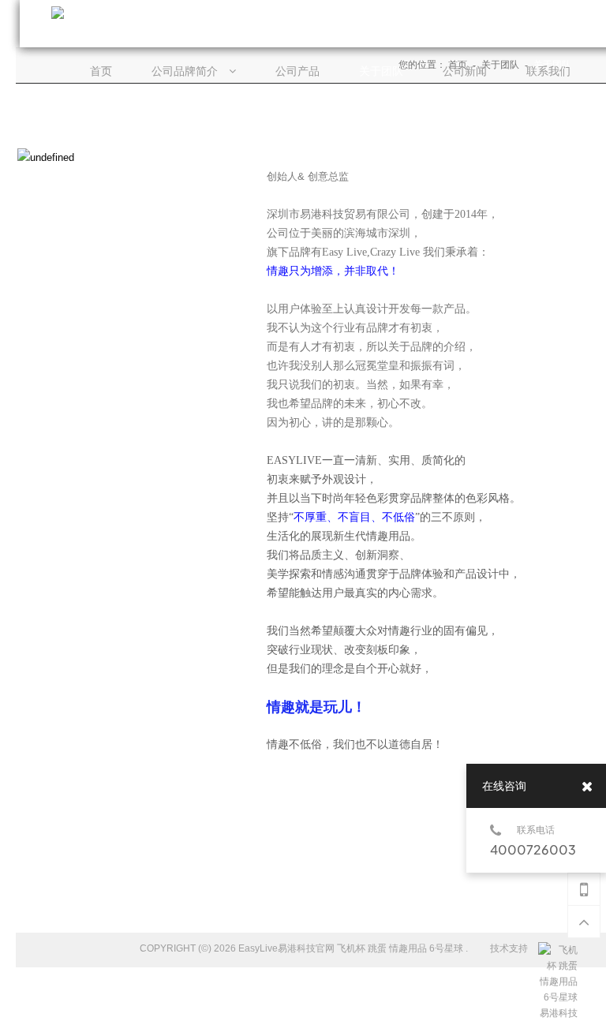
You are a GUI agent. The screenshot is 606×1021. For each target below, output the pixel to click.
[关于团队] (381, 71)
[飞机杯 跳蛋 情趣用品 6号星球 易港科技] (558, 950)
